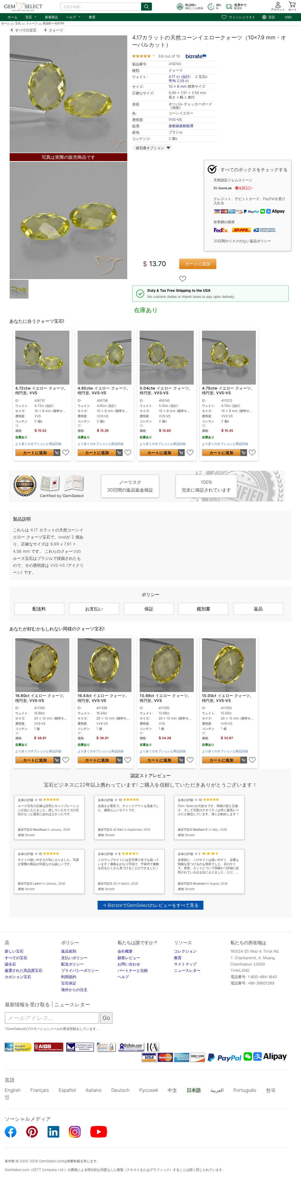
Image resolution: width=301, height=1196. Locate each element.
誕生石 (10, 964)
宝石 (31, 16)
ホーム (12, 17)
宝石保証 (68, 983)
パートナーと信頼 (133, 970)
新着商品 (51, 17)
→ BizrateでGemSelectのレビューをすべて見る (150, 905)
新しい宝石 (14, 951)
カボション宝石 (18, 976)
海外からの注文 (74, 989)
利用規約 (68, 976)
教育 (92, 17)
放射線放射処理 (181, 126)
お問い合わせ (129, 964)
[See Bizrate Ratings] (196, 56)
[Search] (146, 7)
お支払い (94, 609)
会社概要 (125, 951)
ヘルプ (73, 16)
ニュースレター (187, 970)
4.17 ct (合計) (179, 76)
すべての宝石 (16, 957)
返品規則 (68, 951)
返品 (258, 609)
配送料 (39, 609)
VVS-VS (175, 119)
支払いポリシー (74, 957)
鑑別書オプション (150, 148)
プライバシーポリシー (80, 970)
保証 (148, 609)
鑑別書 (203, 609)
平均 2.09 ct (179, 81)
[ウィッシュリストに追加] (182, 278)
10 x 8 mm (177, 86)
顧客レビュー (129, 957)
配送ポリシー (72, 964)
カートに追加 (197, 263)
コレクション (185, 951)
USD (288, 17)
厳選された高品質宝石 (23, 970)
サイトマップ (185, 964)
